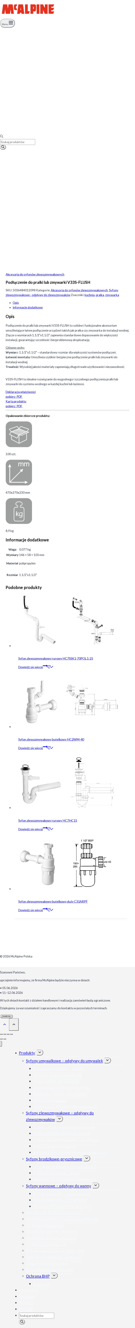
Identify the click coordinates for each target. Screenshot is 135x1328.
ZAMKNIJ (6, 1016)
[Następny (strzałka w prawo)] (4, 1038)
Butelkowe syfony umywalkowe (60, 1094)
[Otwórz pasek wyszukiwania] (1, 137)
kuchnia (90, 295)
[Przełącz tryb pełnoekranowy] (4, 1034)
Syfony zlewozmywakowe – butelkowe (66, 1139)
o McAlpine (29, 1290)
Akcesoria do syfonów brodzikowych (64, 1179)
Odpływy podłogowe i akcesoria (53, 1257)
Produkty (27, 1053)
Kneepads (41, 1283)
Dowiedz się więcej (30, 667)
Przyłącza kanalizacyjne (46, 1244)
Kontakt (26, 1309)
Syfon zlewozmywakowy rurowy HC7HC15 (47, 820)
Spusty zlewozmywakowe (55, 1146)
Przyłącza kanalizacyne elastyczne (55, 1250)
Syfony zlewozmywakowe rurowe (62, 1133)
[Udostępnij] (8, 1034)
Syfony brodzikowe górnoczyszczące (64, 1166)
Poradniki (27, 1296)
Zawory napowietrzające (47, 1263)
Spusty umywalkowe (50, 1100)
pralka (100, 295)
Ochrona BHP (38, 1276)
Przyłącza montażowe (45, 1225)
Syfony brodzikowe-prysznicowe (54, 1159)
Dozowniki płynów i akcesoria (51, 1238)
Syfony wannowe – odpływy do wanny (58, 1186)
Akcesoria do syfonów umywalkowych (65, 1106)
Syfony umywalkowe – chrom (58, 1068)
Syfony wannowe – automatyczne (62, 1193)
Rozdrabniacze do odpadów (49, 1269)
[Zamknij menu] (1, 1044)
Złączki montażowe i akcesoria (52, 1231)
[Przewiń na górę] (4, 1024)
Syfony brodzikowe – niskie (56, 1173)
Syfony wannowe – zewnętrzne (60, 1200)
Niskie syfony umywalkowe (56, 1081)
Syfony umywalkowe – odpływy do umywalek (64, 1061)
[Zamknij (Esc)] (11, 1034)
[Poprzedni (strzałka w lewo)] (1, 1038)
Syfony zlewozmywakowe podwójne (64, 1127)
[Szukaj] (3, 147)
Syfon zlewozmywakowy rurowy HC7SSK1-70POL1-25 (55, 658)
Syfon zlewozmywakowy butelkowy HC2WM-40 (51, 739)
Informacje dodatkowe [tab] (28, 307)
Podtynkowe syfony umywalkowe (61, 1087)
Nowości (26, 1302)
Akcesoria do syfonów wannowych (62, 1206)
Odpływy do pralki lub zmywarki (53, 1212)
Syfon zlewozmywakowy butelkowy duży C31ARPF (53, 901)
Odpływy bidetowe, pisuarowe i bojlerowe (62, 1219)
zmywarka (112, 295)
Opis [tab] (16, 303)
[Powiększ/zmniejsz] (1, 1034)
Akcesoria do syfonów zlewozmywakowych (35, 274)
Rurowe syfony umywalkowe (57, 1075)
